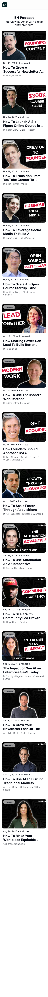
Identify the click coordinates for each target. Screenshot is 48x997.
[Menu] (45, 5)
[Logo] (4, 4)
